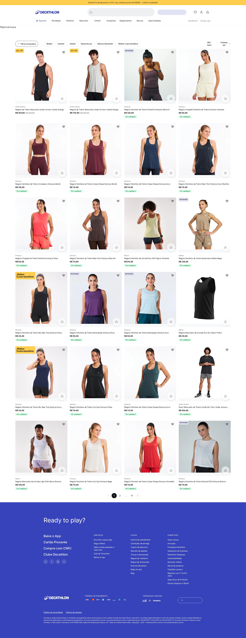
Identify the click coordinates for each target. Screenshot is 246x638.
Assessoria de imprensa (178, 551)
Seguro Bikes (99, 543)
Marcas (140, 21)
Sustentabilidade (175, 558)
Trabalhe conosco (175, 569)
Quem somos (173, 540)
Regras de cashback (139, 558)
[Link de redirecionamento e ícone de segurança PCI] (150, 601)
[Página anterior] (108, 495)
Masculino (83, 21)
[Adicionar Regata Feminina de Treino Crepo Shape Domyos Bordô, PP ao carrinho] (116, 173)
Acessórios (111, 21)
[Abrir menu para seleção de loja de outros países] (190, 600)
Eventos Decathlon (139, 566)
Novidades (56, 21)
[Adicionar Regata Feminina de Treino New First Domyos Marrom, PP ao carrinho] (116, 247)
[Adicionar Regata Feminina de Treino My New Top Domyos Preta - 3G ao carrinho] (62, 322)
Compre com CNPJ (57, 548)
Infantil (97, 21)
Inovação (171, 543)
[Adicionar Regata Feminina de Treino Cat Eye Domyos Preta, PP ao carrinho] (116, 396)
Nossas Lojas (205, 21)
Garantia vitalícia (175, 562)
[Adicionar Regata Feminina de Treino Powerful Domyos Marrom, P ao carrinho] (171, 98)
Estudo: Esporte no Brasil (178, 583)
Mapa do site (136, 569)
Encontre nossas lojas (103, 540)
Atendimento (193, 21)
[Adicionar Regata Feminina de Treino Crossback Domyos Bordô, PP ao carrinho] (62, 173)
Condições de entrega (140, 543)
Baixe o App (52, 536)
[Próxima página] (137, 495)
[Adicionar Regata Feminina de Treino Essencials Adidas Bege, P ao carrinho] (225, 247)
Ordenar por (224, 43)
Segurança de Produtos (177, 579)
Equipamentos (126, 21)
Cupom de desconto (139, 547)
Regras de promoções (140, 562)
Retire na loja (99, 557)
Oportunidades (154, 21)
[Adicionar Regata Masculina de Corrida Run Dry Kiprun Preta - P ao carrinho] (225, 322)
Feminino (70, 21)
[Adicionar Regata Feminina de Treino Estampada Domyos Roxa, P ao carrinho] (116, 322)
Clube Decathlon (56, 554)
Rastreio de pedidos (139, 551)
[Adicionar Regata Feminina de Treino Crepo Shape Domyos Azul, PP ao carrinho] (171, 173)
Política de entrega (74, 612)
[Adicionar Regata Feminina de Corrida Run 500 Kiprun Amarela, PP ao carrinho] (171, 247)
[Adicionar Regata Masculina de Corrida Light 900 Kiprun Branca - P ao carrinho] (62, 470)
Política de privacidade (53, 612)
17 (132, 496)
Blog (132, 573)
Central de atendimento (141, 540)
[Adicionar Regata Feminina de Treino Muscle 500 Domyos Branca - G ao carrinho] (225, 470)
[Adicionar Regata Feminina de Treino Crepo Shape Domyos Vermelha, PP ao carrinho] (171, 470)
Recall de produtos (175, 566)
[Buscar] (90, 12)
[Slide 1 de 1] (41, 75)
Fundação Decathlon (176, 547)
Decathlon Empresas (176, 554)
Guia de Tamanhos (102, 553)
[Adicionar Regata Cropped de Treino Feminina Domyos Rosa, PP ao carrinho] (62, 247)
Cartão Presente (55, 542)
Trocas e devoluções (139, 554)
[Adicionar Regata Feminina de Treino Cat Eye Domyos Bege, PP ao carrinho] (116, 470)
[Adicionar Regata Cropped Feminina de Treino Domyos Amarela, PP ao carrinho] (225, 98)
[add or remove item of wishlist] (63, 52)
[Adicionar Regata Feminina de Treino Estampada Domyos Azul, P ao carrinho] (171, 322)
